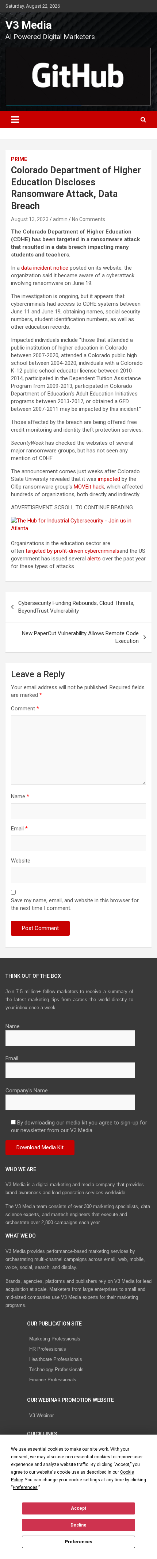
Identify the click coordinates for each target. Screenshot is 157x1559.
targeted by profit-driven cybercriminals (72, 551)
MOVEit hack (89, 486)
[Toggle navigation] (14, 119)
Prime (19, 159)
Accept (78, 1508)
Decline (78, 1525)
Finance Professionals (52, 1379)
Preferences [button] (25, 1487)
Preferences (78, 1541)
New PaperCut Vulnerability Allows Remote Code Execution (80, 637)
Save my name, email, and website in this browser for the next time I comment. (75, 904)
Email (19, 828)
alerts (94, 558)
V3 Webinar (41, 1415)
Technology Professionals (56, 1369)
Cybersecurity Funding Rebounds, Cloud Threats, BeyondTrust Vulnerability (76, 607)
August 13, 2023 (30, 219)
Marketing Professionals (54, 1339)
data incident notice (44, 268)
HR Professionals (47, 1349)
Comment (25, 708)
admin (60, 219)
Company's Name (26, 1090)
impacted (109, 479)
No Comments (88, 219)
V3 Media (28, 25)
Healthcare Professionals (55, 1359)
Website (20, 860)
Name (20, 796)
